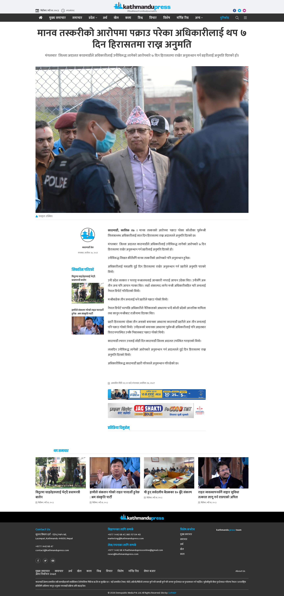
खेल (116, 18)
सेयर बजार (149, 571)
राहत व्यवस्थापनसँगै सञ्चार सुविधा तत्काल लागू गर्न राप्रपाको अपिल (218, 494)
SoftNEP (172, 593)
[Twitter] (45, 561)
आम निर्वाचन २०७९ (46, 574)
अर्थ (105, 18)
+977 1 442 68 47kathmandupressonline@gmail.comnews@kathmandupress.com (135, 552)
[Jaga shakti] (157, 410)
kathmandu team (228, 530)
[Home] (41, 18)
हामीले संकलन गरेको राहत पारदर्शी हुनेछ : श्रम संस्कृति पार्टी (115, 494)
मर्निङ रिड (183, 18)
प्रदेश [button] (92, 18)
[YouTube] (52, 561)
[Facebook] (38, 561)
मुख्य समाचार (57, 18)
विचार (153, 18)
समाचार (77, 18)
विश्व (140, 18)
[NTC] (157, 394)
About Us (240, 571)
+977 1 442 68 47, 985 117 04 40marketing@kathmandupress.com (126, 536)
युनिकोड (224, 18)
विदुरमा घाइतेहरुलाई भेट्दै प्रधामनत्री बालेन (58, 494)
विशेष (166, 18)
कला (128, 18)
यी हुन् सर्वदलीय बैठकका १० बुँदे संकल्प (168, 492)
